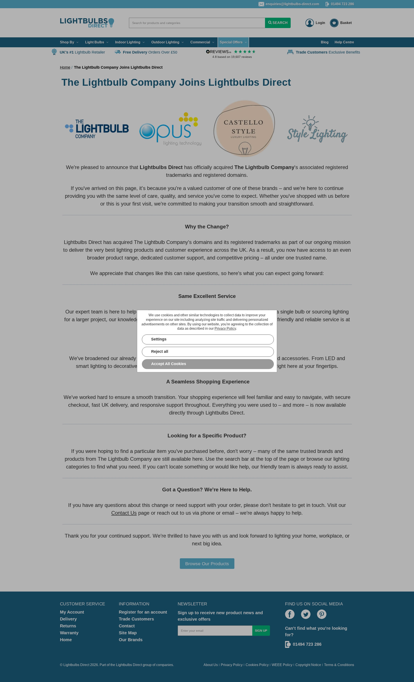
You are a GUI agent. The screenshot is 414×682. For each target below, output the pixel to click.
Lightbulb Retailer (82, 52)
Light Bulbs (94, 42)
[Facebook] (290, 614)
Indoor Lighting (127, 42)
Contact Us (124, 513)
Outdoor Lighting (165, 42)
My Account (72, 612)
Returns (68, 625)
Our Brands (131, 639)
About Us (211, 665)
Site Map (128, 632)
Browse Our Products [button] (207, 563)
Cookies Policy (257, 665)
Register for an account (143, 612)
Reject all (159, 351)
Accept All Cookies (168, 364)
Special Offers (231, 42)
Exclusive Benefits (328, 52)
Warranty (69, 632)
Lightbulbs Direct (129, 665)
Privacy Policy (232, 665)
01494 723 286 (342, 4)
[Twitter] (305, 614)
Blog (325, 42)
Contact (127, 625)
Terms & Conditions (339, 665)
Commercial (200, 42)
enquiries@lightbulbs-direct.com (292, 4)
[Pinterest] (321, 614)
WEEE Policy (282, 665)
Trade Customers (136, 619)
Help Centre (344, 42)
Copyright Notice (308, 665)
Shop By (67, 42)
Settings (158, 339)
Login (320, 23)
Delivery (68, 619)
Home (66, 639)
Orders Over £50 (150, 52)
